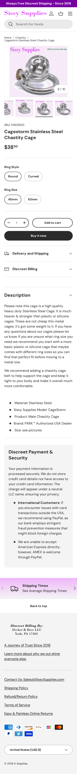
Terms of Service (17, 705)
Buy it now (38, 236)
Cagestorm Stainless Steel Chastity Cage (29, 40)
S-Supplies (20, 763)
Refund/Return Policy (21, 696)
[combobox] (38, 24)
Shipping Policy (16, 688)
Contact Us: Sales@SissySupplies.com (34, 679)
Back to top (38, 606)
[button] (60, 13)
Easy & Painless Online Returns (28, 713)
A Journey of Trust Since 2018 (27, 645)
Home (7, 37)
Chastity (20, 37)
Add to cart (52, 223)
